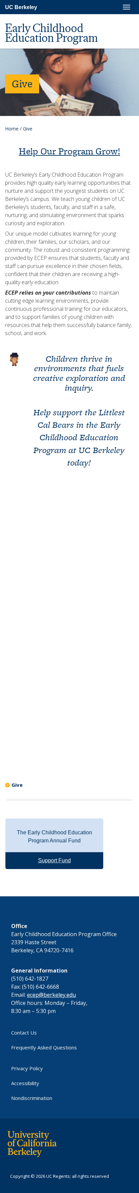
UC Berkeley (21, 7)
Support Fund (54, 860)
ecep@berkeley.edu (51, 994)
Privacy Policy (27, 1068)
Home (12, 128)
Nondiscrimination (31, 1098)
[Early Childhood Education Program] (66, 17)
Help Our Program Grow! (69, 151)
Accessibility (25, 1083)
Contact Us (24, 1032)
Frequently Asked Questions (44, 1047)
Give (17, 784)
